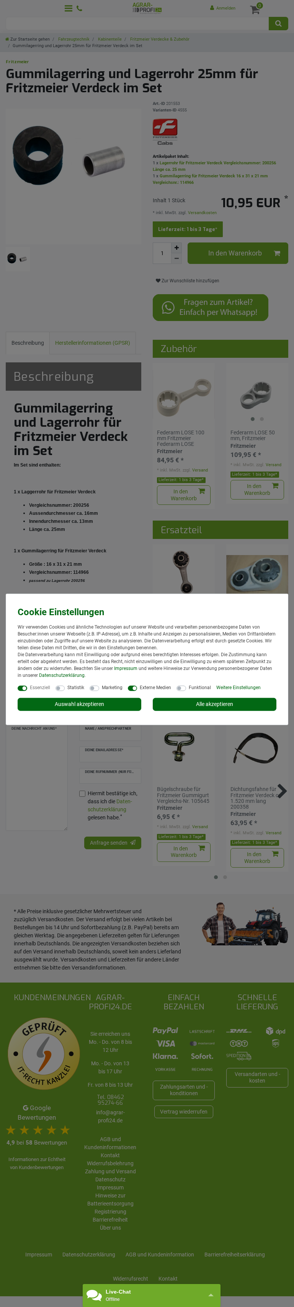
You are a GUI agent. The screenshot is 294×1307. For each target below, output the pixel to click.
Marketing (112, 687)
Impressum (125, 668)
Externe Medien (155, 687)
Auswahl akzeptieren (79, 704)
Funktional (200, 687)
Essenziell (40, 687)
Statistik (75, 687)
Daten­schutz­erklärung (62, 675)
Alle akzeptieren (214, 704)
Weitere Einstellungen (238, 687)
